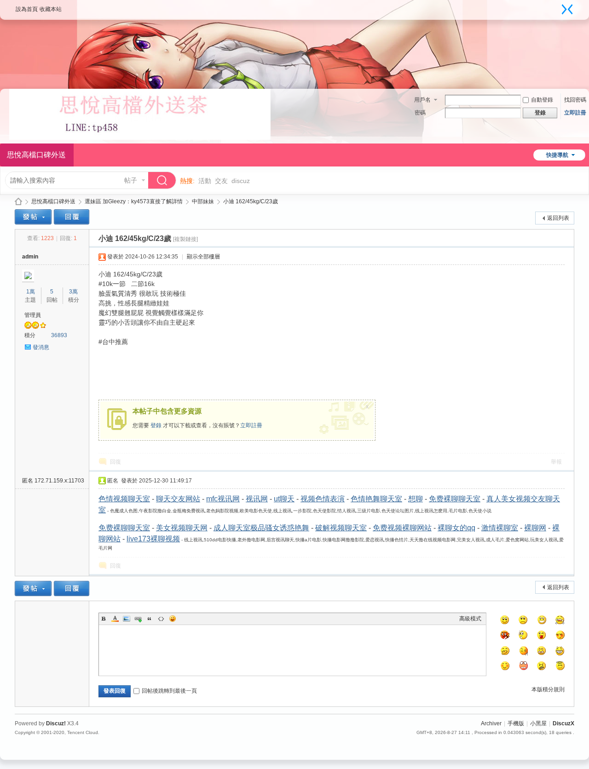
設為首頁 (27, 9)
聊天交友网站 (178, 499)
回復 (115, 462)
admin (30, 256)
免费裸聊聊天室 (454, 499)
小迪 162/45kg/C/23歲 (250, 201)
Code (161, 618)
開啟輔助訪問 (558, 6)
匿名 (53, 480)
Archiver (491, 723)
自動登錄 (542, 100)
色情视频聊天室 (124, 499)
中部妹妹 (203, 201)
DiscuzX (563, 723)
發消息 (41, 347)
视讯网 (257, 499)
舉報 (556, 462)
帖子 (130, 180)
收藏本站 (51, 9)
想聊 (415, 499)
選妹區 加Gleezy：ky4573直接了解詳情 (134, 201)
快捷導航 (557, 155)
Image (126, 618)
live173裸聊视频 (153, 539)
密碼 (420, 112)
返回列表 (558, 218)
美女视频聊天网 (182, 528)
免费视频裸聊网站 (402, 528)
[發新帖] (33, 216)
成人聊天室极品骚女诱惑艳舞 (261, 528)
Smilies (172, 618)
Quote (149, 618)
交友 (221, 180)
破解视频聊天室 (341, 528)
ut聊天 (284, 499)
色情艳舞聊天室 (376, 499)
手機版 (516, 723)
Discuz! (56, 723)
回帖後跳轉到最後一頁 (169, 691)
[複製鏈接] (185, 239)
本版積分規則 (548, 689)
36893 (59, 335)
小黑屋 (538, 723)
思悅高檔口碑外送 (18, 201)
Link (138, 618)
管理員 (32, 315)
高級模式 (470, 618)
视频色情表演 (322, 499)
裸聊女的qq (456, 528)
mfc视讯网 (223, 499)
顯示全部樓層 (203, 256)
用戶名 (422, 100)
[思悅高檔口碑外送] (140, 138)
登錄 (156, 425)
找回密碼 (575, 100)
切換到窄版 (567, 9)
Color (115, 618)
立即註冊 (575, 112)
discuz (240, 180)
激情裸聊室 (499, 528)
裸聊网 (535, 528)
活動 (204, 180)
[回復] (71, 216)
